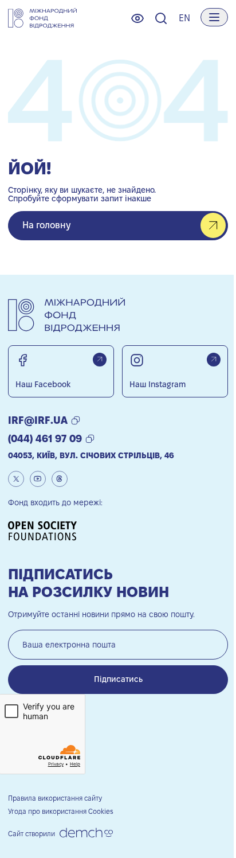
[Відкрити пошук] (161, 18)
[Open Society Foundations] (46, 530)
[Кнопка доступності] (137, 18)
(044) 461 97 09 (45, 438)
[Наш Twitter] (16, 479)
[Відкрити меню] (214, 17)
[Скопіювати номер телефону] (90, 438)
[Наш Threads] (60, 479)
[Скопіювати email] (75, 420)
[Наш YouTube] (38, 479)
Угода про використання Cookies (60, 811)
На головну (46, 225)
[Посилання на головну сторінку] (42, 18)
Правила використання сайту (55, 798)
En (184, 18)
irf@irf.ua (38, 420)
